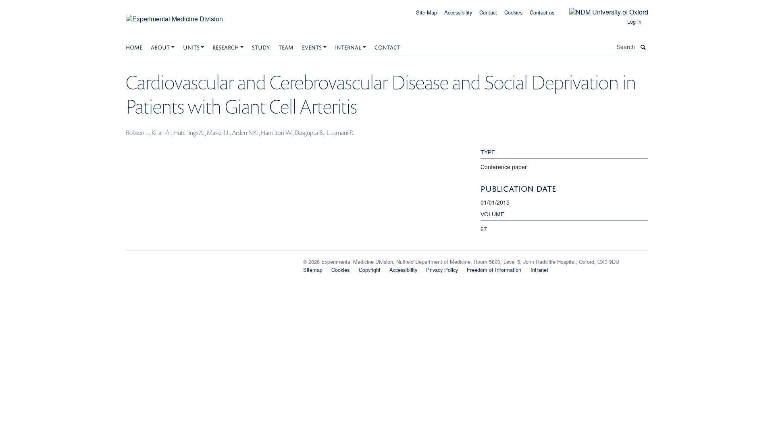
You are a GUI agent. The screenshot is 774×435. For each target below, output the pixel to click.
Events (312, 46)
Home (134, 46)
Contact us (542, 12)
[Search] (643, 47)
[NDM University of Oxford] (602, 11)
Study (261, 46)
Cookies (513, 12)
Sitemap (312, 269)
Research (225, 46)
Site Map (426, 12)
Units (191, 46)
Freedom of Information (494, 269)
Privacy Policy (442, 269)
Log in (634, 21)
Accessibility (458, 12)
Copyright (370, 269)
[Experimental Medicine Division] (174, 16)
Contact (488, 12)
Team (286, 46)
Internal (348, 46)
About (160, 46)
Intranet (539, 269)
